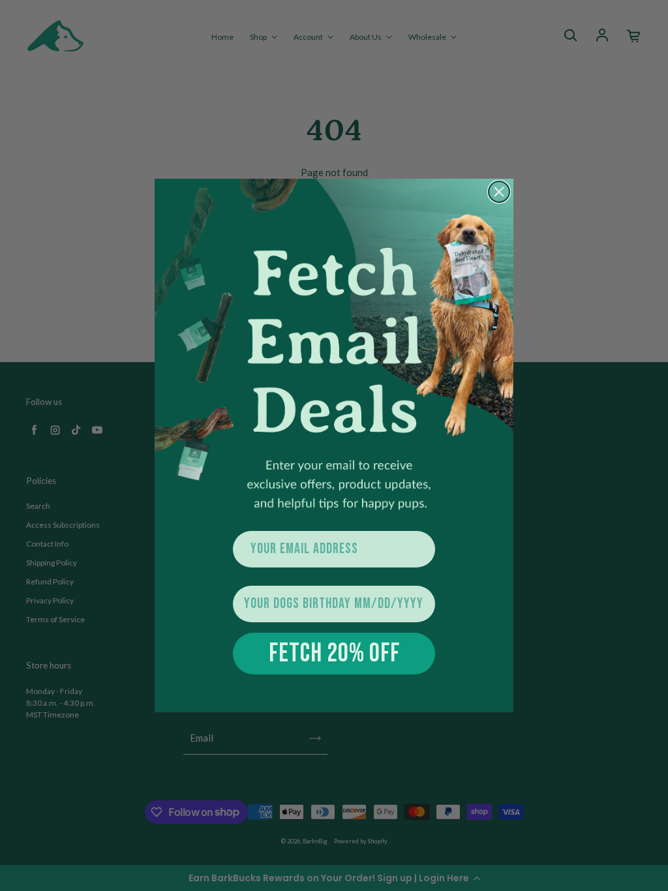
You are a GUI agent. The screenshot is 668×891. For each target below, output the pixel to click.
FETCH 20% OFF (334, 653)
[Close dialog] (499, 191)
